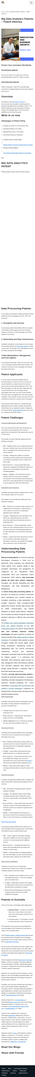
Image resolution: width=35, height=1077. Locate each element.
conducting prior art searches (20, 685)
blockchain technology (12, 941)
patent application (18, 410)
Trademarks (22, 1070)
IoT (5, 104)
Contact (4, 1075)
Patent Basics (6, 1070)
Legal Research (23, 1073)
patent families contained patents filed (17, 935)
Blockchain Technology (25, 960)
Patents (14, 1070)
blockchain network (22, 346)
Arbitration (5, 1073)
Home (3, 11)
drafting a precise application (11, 688)
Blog (7, 11)
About (9, 1068)
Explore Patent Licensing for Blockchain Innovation (18, 145)
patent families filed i (12, 995)
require (29, 760)
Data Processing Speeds (8, 822)
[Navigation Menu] (31, 2)
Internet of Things (18, 102)
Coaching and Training (20, 1068)
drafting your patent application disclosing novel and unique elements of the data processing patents (17, 625)
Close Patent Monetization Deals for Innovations (17, 153)
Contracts (13, 1073)
